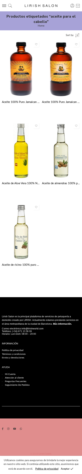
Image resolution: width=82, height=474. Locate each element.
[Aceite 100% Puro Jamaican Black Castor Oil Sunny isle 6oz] (61, 69)
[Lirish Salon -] (40, 5)
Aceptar (65, 469)
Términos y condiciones (14, 354)
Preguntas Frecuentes (15, 381)
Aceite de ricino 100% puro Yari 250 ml (21, 264)
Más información (62, 324)
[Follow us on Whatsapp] (21, 429)
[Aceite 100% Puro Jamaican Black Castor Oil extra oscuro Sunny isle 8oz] (21, 69)
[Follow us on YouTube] (14, 429)
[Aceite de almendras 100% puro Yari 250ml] (61, 150)
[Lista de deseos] (36, 44)
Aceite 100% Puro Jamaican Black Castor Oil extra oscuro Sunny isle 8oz (21, 102)
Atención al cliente (14, 378)
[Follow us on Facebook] (2, 429)
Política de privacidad (12, 350)
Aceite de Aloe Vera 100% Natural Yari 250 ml (21, 183)
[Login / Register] (72, 5)
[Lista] (78, 5)
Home (41, 26)
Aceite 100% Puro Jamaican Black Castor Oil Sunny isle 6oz (61, 102)
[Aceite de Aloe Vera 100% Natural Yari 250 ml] (21, 150)
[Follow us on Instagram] (8, 429)
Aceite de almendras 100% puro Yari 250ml (61, 183)
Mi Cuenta (10, 374)
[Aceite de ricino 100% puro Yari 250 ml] (21, 231)
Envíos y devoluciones (13, 357)
